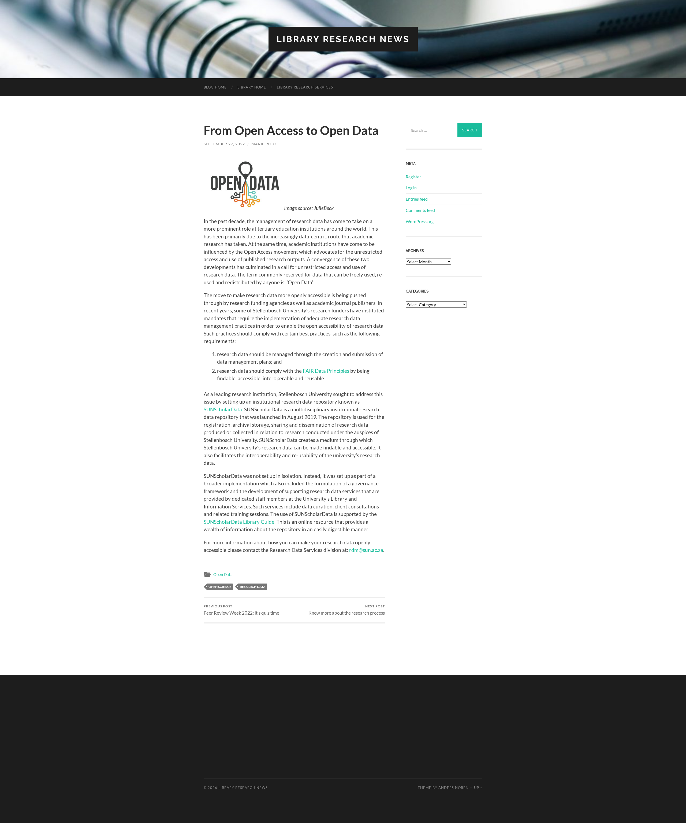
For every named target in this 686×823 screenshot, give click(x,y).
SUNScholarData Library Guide (239, 522)
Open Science (219, 587)
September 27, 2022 (224, 144)
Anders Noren (453, 787)
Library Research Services (305, 87)
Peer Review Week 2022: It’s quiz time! (242, 610)
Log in (411, 187)
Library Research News (343, 39)
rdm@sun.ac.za (366, 550)
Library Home (251, 87)
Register (413, 176)
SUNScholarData (223, 409)
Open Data (223, 574)
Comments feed (420, 210)
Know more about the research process (346, 610)
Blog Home (215, 87)
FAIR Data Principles (326, 371)
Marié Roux (264, 144)
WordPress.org (420, 221)
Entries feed (417, 198)
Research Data (253, 587)
